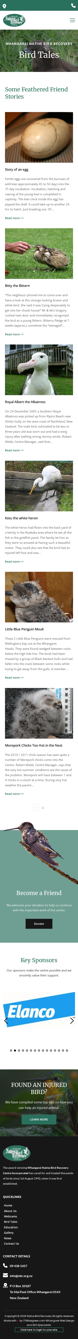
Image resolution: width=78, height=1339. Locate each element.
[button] (72, 20)
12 (55, 1051)
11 (51, 1051)
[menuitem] (15, 1205)
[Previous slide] (6, 1021)
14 (63, 1051)
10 (47, 1051)
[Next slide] (72, 1021)
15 (67, 1051)
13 (59, 1051)
